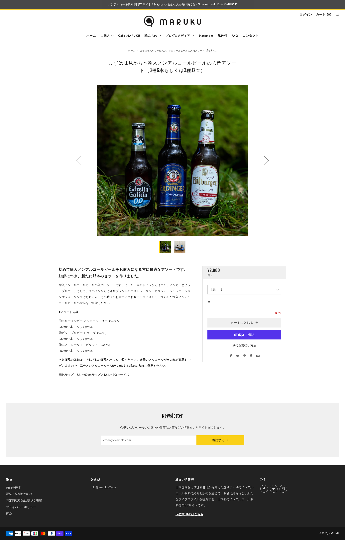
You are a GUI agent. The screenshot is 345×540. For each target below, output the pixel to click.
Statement (205, 35)
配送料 (222, 35)
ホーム (91, 35)
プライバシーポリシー (21, 507)
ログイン (305, 14)
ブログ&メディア (178, 35)
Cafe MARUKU (129, 35)
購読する (218, 440)
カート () (323, 14)
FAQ (235, 35)
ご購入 (105, 35)
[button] (165, 247)
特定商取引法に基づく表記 (24, 500)
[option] (172, 160)
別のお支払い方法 (244, 345)
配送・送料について (19, 494)
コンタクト (251, 35)
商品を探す (13, 487)
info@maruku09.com (104, 487)
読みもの (151, 35)
